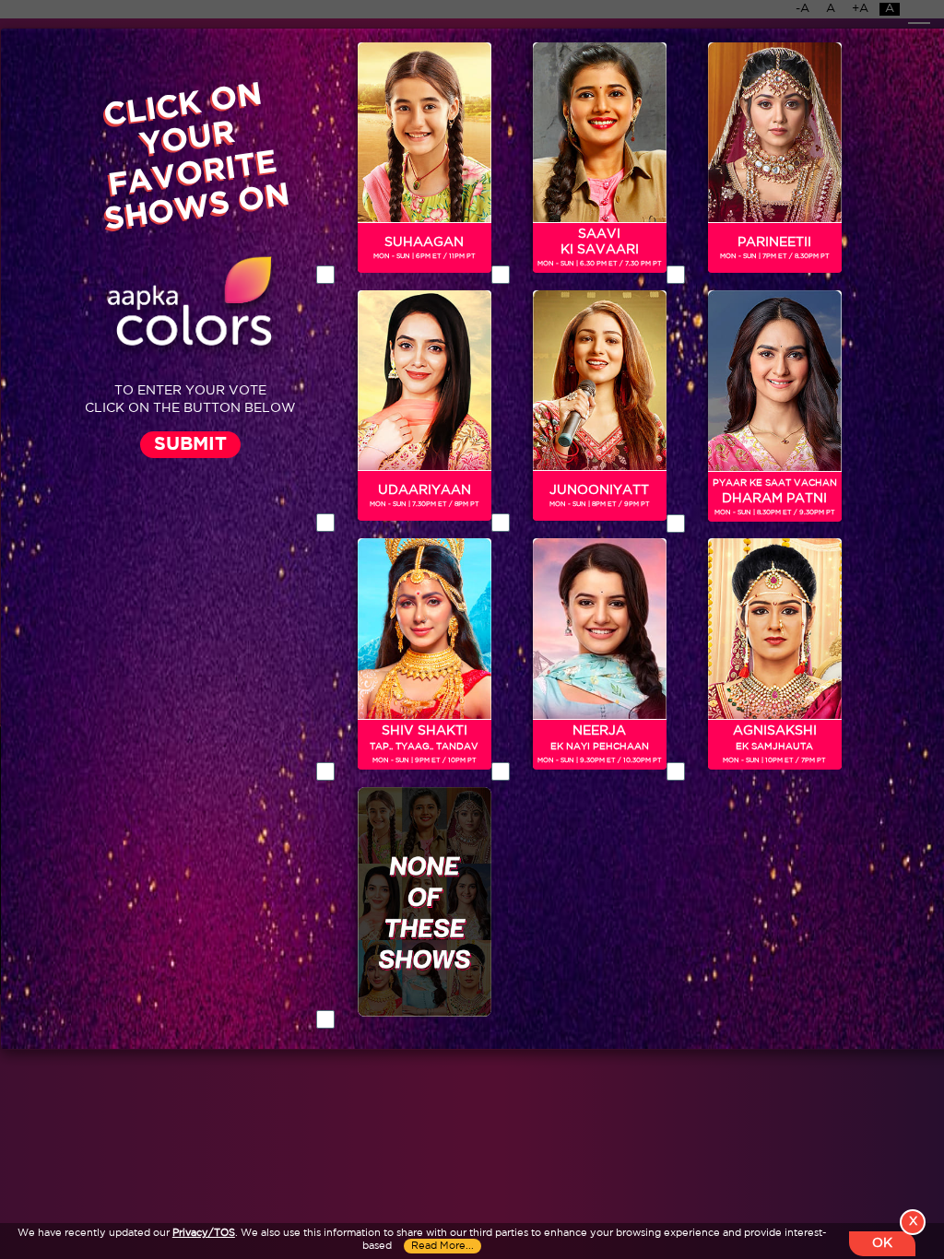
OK (882, 1243)
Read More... (442, 1246)
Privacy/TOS (203, 1233)
